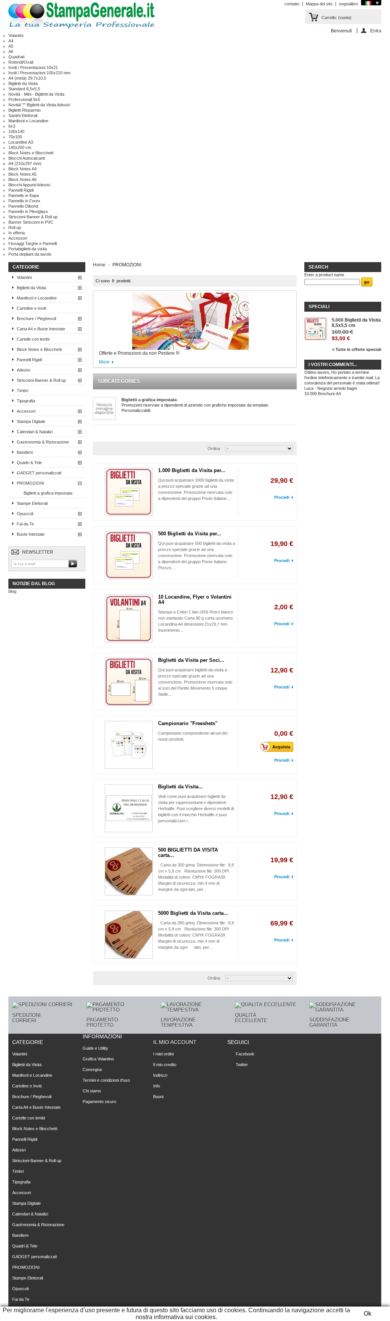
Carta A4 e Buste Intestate (41, 329)
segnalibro (348, 4)
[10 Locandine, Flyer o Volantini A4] (129, 618)
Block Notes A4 (22, 169)
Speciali (318, 306)
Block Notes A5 (22, 174)
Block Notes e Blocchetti (30, 153)
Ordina (214, 448)
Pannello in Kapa (23, 195)
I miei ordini (163, 1054)
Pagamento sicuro (99, 1101)
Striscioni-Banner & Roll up (33, 217)
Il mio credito (164, 1064)
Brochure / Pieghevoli (36, 318)
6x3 (11, 126)
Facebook (245, 1054)
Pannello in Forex (24, 201)
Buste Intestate (31, 534)
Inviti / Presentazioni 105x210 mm (39, 72)
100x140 (16, 131)
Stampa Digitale (31, 421)
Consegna (92, 1069)
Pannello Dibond (23, 206)
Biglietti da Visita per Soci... (191, 660)
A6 (10, 51)
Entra (375, 30)
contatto (292, 4)
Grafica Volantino (98, 1059)
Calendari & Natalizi (35, 431)
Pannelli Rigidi (21, 190)
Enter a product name (324, 274)
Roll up (14, 227)
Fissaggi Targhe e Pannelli (32, 243)
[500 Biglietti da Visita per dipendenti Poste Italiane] (129, 555)
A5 (10, 46)
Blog (12, 591)
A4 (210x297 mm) (25, 163)
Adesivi (23, 370)
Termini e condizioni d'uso (106, 1080)
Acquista (281, 747)
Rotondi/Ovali (20, 62)
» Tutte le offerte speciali (356, 349)
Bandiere (25, 452)
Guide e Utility (95, 1048)
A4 (10, 40)
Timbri (22, 390)
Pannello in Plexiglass (28, 211)
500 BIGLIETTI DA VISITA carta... (188, 852)
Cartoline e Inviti (31, 308)
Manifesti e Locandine (28, 120)
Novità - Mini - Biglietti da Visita (36, 94)
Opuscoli (25, 513)
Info (156, 1086)
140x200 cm (19, 147)
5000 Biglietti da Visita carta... (193, 913)
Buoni (158, 1096)
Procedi (281, 497)
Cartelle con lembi (33, 339)
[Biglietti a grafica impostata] (104, 408)
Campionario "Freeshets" (187, 723)
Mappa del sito (319, 4)
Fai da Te (25, 524)
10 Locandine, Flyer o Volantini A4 (195, 599)
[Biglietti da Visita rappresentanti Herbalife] (129, 808)
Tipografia (26, 401)
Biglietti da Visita (23, 83)
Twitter (242, 1064)
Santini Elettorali (22, 115)
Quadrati (16, 56)
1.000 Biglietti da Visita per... (191, 470)
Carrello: (329, 17)
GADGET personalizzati (39, 473)
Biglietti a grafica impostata (48, 493)
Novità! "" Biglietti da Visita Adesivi (39, 104)
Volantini (15, 35)
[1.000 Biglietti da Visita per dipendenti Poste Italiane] (129, 492)
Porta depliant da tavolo (29, 254)
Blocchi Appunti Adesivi (29, 185)
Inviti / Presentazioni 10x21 (33, 67)
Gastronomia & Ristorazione (43, 442)
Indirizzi (160, 1075)
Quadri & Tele (29, 462)
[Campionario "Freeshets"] (129, 745)
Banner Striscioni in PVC (30, 222)
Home (99, 264)
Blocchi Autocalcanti (26, 158)
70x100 (15, 137)
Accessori (17, 238)
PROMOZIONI (30, 483)
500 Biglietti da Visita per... (189, 533)
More (104, 362)
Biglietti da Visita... (180, 786)
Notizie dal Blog (34, 583)
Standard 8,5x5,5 (24, 88)
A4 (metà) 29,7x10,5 (27, 78)
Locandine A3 (20, 142)
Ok (367, 1313)
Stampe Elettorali (32, 503)
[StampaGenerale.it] (81, 16)
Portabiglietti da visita (27, 249)
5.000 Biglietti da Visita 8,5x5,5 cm (356, 322)
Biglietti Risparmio (24, 110)
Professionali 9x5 (24, 99)
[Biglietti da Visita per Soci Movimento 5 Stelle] (129, 682)
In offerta (16, 233)
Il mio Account (175, 1042)
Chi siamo (92, 1091)
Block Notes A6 (22, 179)
